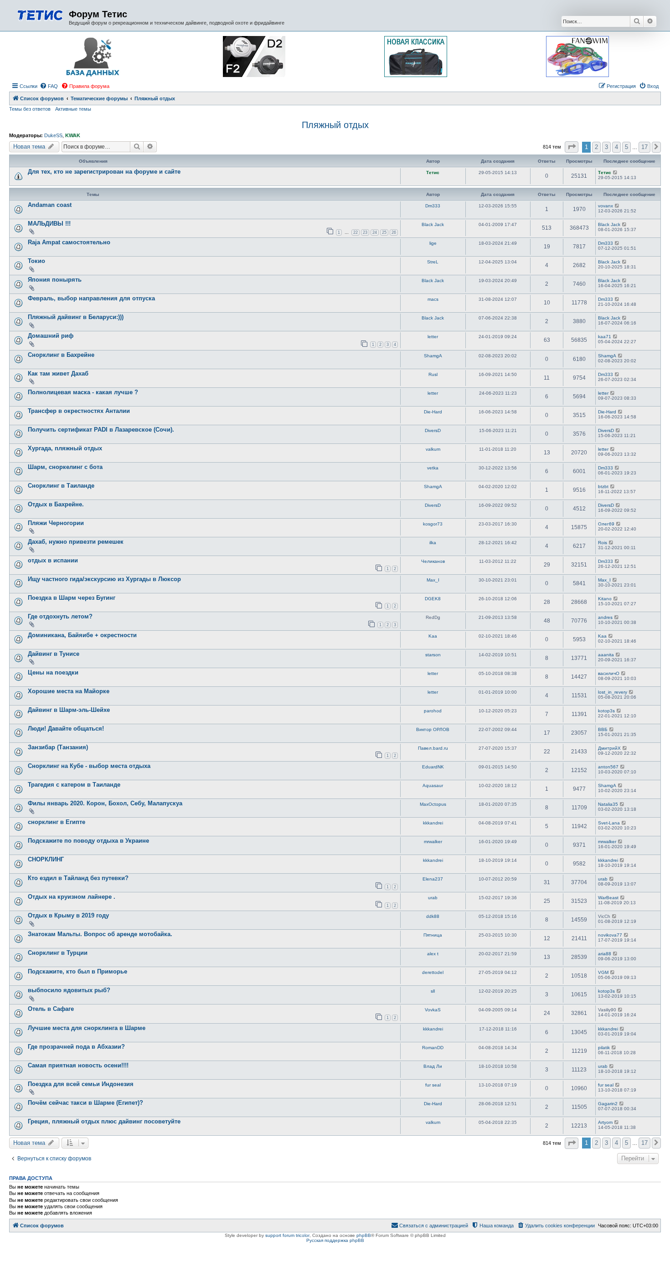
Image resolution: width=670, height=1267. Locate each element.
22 (355, 232)
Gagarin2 (608, 1103)
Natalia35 (608, 804)
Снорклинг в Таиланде (61, 485)
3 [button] (606, 147)
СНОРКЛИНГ (46, 859)
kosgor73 (433, 523)
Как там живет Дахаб (58, 373)
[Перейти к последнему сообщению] (615, 172)
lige (433, 243)
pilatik (604, 1047)
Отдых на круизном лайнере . (71, 896)
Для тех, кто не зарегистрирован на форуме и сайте (104, 171)
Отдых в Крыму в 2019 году (68, 915)
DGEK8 (433, 598)
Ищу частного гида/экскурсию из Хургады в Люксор (104, 579)
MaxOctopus (433, 804)
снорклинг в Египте (56, 822)
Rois (602, 542)
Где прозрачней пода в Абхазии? (76, 1046)
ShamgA (433, 355)
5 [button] (626, 147)
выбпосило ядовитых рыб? (69, 990)
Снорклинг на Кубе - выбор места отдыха (89, 765)
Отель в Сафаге (51, 1008)
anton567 (608, 766)
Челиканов (433, 561)
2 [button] (596, 147)
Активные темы (73, 109)
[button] (571, 147)
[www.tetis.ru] (40, 14)
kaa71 (604, 336)
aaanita (606, 654)
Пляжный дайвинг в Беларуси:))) (76, 317)
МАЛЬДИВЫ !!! (49, 223)
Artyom (605, 1122)
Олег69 (606, 523)
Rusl (433, 374)
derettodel (432, 972)
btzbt (603, 486)
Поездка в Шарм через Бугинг (71, 597)
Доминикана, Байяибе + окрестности (82, 635)
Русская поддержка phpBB (335, 1240)
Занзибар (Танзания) (58, 747)
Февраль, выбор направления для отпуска (91, 298)
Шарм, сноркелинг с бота (65, 467)
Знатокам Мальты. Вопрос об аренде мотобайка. (100, 934)
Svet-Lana (609, 822)
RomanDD (432, 1047)
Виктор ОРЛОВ (432, 729)
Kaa (432, 636)
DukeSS (53, 135)
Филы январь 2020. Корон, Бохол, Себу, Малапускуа (105, 803)
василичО (608, 673)
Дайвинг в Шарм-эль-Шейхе (69, 709)
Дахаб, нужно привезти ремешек (76, 541)
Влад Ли (432, 1066)
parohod (433, 710)
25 (384, 232)
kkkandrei (433, 822)
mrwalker (433, 841)
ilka (432, 542)
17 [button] (644, 147)
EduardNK (433, 766)
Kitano (605, 598)
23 (365, 232)
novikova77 (610, 934)
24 (374, 232)
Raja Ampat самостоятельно (69, 242)
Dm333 (432, 205)
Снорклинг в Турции (58, 952)
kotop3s (606, 710)
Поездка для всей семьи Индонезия (81, 1084)
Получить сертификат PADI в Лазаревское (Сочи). (101, 429)
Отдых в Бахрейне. (56, 504)
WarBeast (608, 897)
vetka (432, 467)
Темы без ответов (30, 109)
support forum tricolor (287, 1235)
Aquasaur (433, 785)
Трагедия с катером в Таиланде (74, 784)
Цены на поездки (53, 672)
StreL (432, 261)
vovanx (605, 205)
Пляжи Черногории (56, 523)
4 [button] (616, 147)
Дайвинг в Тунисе (53, 653)
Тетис (432, 172)
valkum (433, 449)
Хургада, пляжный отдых (65, 448)
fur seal (433, 1084)
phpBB (363, 1235)
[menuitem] (49, 86)
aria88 (604, 953)
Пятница (432, 934)
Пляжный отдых (335, 125)
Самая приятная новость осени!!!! (78, 1065)
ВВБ (603, 729)
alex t (432, 953)
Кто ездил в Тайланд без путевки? (78, 878)
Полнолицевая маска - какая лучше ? (83, 392)
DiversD (433, 430)
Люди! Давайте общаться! (66, 728)
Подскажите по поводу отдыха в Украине (88, 840)
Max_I (433, 579)
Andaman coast (50, 204)
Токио (36, 261)
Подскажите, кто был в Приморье (77, 971)
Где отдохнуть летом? (60, 616)
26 (394, 232)
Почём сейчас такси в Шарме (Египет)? (85, 1102)
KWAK (72, 135)
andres (605, 617)
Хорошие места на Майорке (68, 691)
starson (433, 654)
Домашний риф (50, 335)
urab (603, 878)
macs (433, 299)
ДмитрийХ (609, 748)
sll (433, 991)
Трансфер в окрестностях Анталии (79, 410)
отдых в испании (53, 560)
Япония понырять (55, 279)
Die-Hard (433, 411)
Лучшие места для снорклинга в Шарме (86, 1028)
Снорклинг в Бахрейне (61, 354)
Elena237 (433, 878)
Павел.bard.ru (433, 748)
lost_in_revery (612, 692)
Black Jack (433, 224)
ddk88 (432, 916)
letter (433, 336)
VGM (603, 972)
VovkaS (433, 1009)
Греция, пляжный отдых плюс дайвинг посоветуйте (104, 1121)
